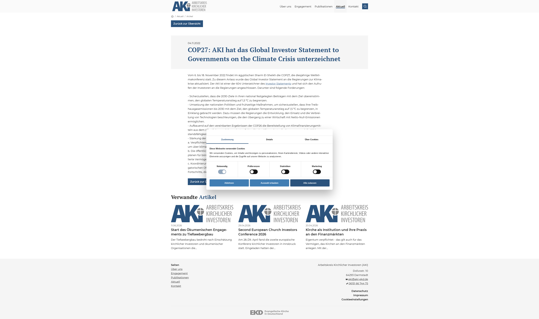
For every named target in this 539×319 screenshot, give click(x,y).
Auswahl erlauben (269, 183)
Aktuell (180, 16)
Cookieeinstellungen (355, 299)
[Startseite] (172, 16)
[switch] (254, 172)
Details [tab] (269, 139)
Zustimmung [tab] (227, 139)
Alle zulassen (309, 183)
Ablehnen (229, 183)
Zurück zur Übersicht (187, 23)
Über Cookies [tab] (311, 139)
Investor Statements (278, 83)
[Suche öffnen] (365, 6)
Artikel (190, 16)
